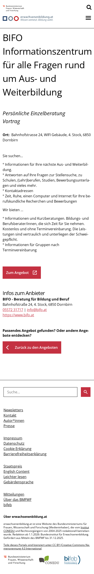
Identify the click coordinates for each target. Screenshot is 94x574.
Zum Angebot (21, 272)
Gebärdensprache (18, 482)
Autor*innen (13, 420)
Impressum (12, 438)
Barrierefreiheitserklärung (25, 454)
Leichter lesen (14, 476)
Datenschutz (13, 443)
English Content (16, 471)
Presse (9, 425)
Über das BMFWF (17, 499)
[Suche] (89, 7)
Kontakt (9, 415)
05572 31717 (13, 309)
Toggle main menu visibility (88, 17)
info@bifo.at (37, 309)
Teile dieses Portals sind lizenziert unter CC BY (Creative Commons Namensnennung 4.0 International (46, 546)
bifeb (7, 504)
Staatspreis (12, 466)
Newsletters (13, 410)
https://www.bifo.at (18, 315)
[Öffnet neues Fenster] (13, 8)
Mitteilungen (13, 494)
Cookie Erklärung (17, 448)
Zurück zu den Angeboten (32, 347)
